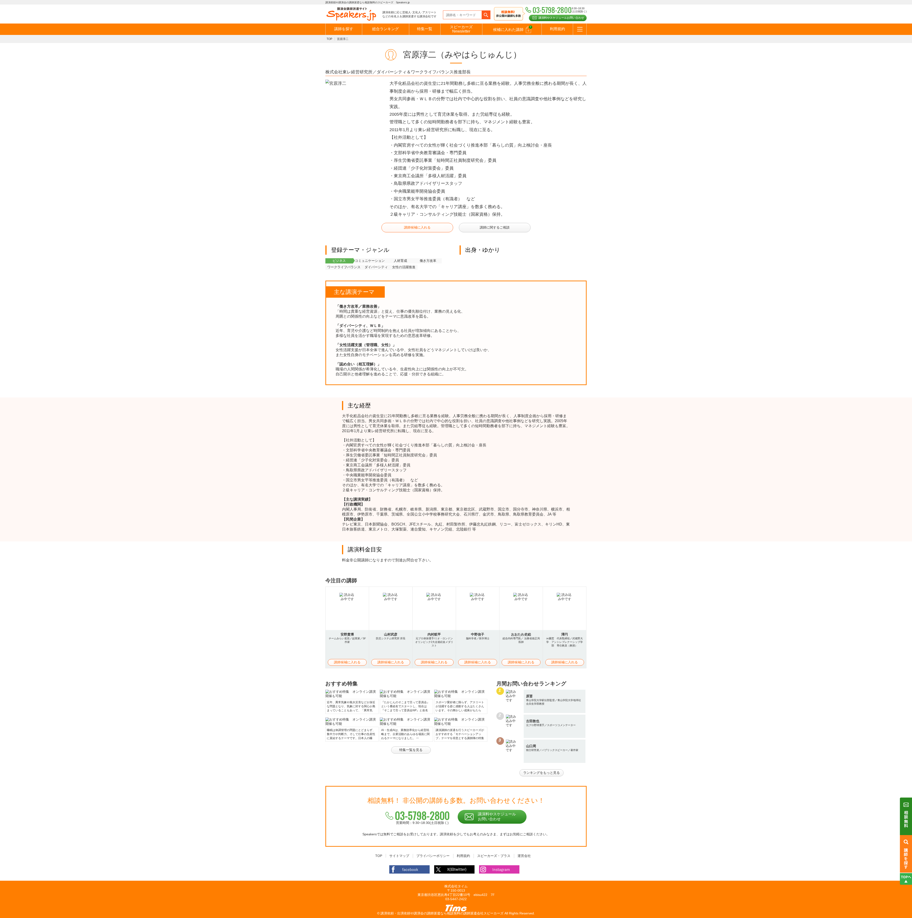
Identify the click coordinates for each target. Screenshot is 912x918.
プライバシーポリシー (433, 856)
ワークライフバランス (344, 267)
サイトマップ (399, 856)
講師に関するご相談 (495, 227)
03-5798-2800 (422, 815)
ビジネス (339, 261)
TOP (329, 39)
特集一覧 (424, 29)
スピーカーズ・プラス (493, 856)
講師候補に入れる (417, 227)
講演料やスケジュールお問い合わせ (561, 17)
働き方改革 (428, 261)
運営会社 (524, 856)
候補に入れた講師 (512, 28)
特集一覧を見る (411, 750)
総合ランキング (385, 29)
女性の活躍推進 (403, 267)
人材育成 (400, 261)
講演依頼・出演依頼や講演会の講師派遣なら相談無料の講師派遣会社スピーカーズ (442, 913)
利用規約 (557, 29)
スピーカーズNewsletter (461, 29)
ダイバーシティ (376, 267)
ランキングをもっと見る (541, 773)
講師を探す (343, 29)
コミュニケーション (370, 261)
